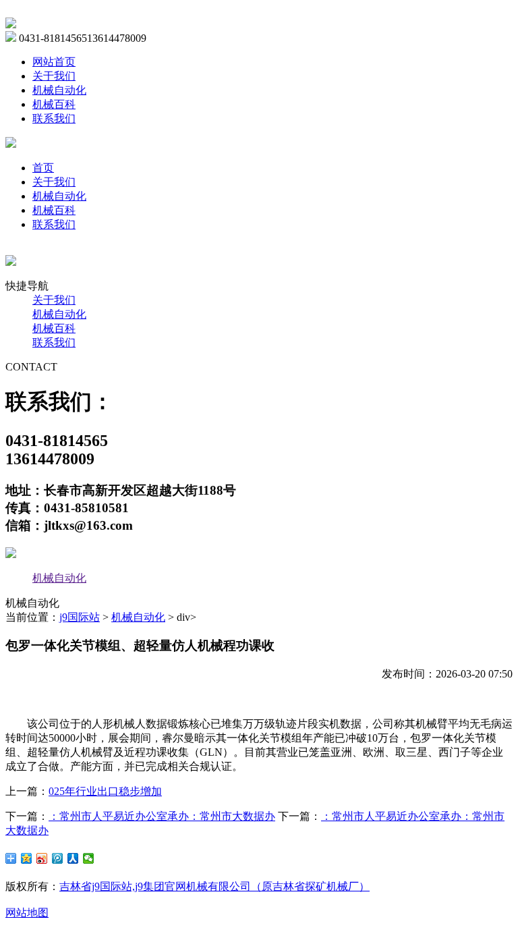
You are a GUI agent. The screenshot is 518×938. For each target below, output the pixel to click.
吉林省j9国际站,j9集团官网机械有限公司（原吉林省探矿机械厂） (214, 886)
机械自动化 (59, 90)
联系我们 (54, 118)
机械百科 (54, 104)
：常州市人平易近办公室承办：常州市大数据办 (162, 816)
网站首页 (54, 61)
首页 (43, 167)
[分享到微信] (88, 858)
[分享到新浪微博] (42, 858)
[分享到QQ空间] (26, 858)
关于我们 (54, 76)
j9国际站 (79, 617)
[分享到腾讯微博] (57, 858)
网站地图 (27, 912)
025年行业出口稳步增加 (105, 791)
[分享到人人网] (73, 858)
